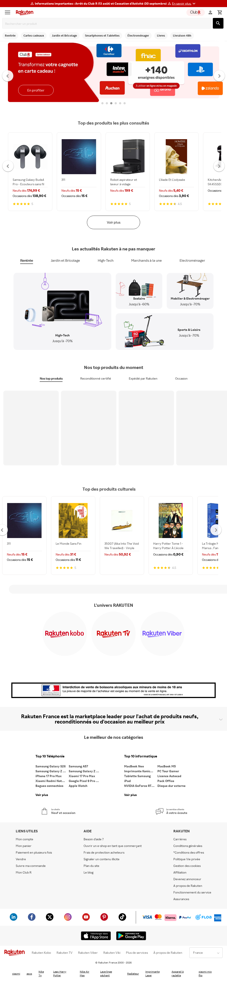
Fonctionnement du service (192, 892)
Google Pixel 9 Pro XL (84, 781)
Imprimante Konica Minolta (140, 771)
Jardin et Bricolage (65, 260)
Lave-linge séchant (106, 973)
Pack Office (165, 781)
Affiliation (179, 872)
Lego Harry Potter (59, 973)
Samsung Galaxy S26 (50, 766)
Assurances (181, 899)
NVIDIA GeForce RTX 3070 (140, 786)
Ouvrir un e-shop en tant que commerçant (113, 846)
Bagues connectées (49, 786)
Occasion (181, 378)
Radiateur (133, 973)
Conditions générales (187, 846)
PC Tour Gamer (168, 771)
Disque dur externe (171, 786)
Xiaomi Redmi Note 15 (51, 781)
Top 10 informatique (140, 756)
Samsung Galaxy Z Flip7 (52, 771)
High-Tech (106, 260)
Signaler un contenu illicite (101, 859)
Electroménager (192, 260)
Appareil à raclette (178, 973)
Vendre (21, 859)
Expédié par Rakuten (143, 378)
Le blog (88, 872)
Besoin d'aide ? (94, 839)
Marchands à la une (146, 260)
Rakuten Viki (111, 952)
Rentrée (26, 260)
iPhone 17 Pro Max (48, 776)
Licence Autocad (169, 776)
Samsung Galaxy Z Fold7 (85, 771)
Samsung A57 (78, 766)
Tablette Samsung (137, 776)
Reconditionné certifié (95, 378)
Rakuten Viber (88, 952)
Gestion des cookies (187, 866)
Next (219, 75)
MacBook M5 (166, 766)
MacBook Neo (134, 766)
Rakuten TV (64, 952)
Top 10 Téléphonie (50, 756)
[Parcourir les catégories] (9, 12)
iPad (127, 781)
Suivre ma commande (31, 866)
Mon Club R (23, 872)
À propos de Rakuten (167, 952)
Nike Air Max (84, 973)
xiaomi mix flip (205, 973)
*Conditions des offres (188, 852)
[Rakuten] (23, 12)
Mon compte (24, 839)
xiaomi (16, 973)
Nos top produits (51, 378)
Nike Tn (41, 973)
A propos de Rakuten (187, 885)
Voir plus (113, 222)
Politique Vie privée (186, 859)
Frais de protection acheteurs (104, 852)
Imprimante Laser (152, 973)
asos (29, 973)
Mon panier (23, 846)
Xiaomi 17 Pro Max (82, 776)
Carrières (179, 839)
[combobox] (107, 23)
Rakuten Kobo (41, 952)
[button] (184, 3)
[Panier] (219, 12)
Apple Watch (78, 786)
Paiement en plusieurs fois (34, 852)
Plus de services (137, 952)
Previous (8, 75)
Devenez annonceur (187, 879)
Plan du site (91, 866)
